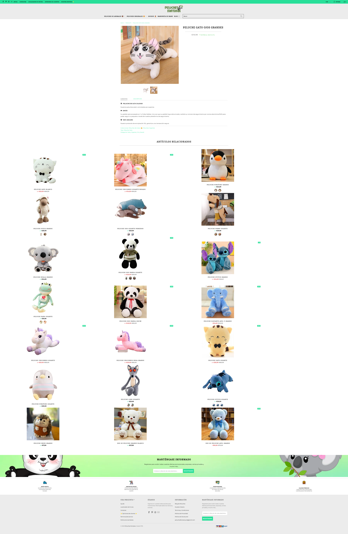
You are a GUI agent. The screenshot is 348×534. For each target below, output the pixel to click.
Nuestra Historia (179, 507)
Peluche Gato (128, 130)
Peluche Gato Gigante (218, 341)
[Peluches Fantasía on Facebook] (3, 1)
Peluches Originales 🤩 (136, 16)
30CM (188, 43)
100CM (217, 43)
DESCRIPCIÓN (137, 99)
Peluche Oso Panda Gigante (130, 253)
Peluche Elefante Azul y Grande (218, 302)
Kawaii (142, 132)
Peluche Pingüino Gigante (43, 384)
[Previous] (123, 55)
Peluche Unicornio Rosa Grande (130, 341)
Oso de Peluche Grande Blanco (130, 424)
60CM (205, 43)
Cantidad (203, 47)
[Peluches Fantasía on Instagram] (9, 1)
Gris (138, 132)
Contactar (23, 1)
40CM (193, 43)
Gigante (133, 132)
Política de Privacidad (181, 513)
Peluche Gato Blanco (43, 170)
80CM (211, 43)
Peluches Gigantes (149, 128)
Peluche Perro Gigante (218, 209)
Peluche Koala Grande (43, 257)
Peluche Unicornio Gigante (43, 341)
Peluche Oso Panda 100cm (130, 302)
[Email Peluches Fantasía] (11, 1)
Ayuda (15, 1)
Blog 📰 (177, 16)
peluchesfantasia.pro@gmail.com (185, 520)
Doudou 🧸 (152, 16)
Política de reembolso (127, 520)
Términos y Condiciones (182, 510)
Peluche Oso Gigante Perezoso (130, 209)
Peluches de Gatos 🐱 (135, 128)
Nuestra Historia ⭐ (67, 1)
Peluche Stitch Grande (218, 257)
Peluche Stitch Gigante (218, 380)
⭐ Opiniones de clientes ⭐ (129, 513)
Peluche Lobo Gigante (130, 380)
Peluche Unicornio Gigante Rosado (130, 170)
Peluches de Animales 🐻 (114, 16)
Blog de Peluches (180, 503)
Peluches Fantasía (130, 526)
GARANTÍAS (124, 99)
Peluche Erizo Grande (43, 424)
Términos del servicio (127, 516)
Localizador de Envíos (35, 1)
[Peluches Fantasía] (174, 9)
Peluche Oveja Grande (43, 209)
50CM (199, 43)
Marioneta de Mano (165, 16)
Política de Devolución (181, 516)
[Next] (176, 55)
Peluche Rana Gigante (43, 297)
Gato (128, 132)
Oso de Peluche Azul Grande (218, 424)
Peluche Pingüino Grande (218, 165)
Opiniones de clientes (52, 1)
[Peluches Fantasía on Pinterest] (6, 1)
